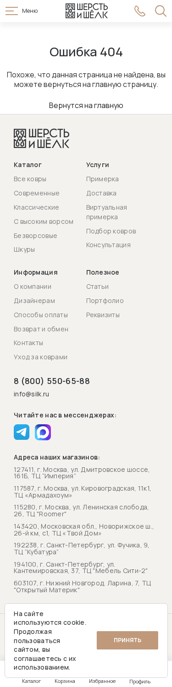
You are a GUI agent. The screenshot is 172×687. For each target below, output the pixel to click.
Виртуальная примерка (107, 212)
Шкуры (24, 249)
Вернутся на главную (86, 105)
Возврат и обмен (41, 329)
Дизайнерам (34, 300)
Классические (36, 207)
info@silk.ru (31, 394)
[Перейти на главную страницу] (86, 11)
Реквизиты (103, 314)
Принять (127, 640)
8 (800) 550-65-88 (52, 380)
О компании (32, 286)
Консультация (108, 244)
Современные (37, 193)
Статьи (97, 286)
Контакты (28, 342)
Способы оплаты (41, 314)
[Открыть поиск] (160, 11)
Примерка (102, 178)
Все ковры (30, 178)
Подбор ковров (111, 231)
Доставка (101, 193)
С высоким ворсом (43, 221)
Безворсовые (35, 235)
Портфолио (105, 300)
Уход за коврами (40, 356)
